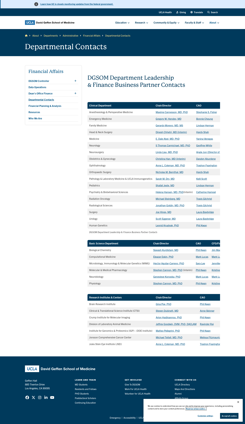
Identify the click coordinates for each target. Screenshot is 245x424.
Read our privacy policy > (196, 409)
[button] (196, 12)
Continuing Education (85, 402)
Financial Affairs (91, 35)
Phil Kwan (201, 225)
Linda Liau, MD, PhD (167, 152)
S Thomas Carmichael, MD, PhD (173, 145)
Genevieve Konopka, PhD (166, 276)
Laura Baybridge (205, 212)
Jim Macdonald (220, 250)
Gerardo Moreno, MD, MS (169, 125)
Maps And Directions (185, 389)
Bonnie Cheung (204, 118)
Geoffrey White (204, 145)
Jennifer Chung (220, 263)
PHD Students (82, 393)
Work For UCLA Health (136, 389)
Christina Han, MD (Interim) (171, 158)
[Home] (26, 35)
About (35, 35)
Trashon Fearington (206, 165)
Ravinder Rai (207, 324)
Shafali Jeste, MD (165, 185)
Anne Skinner (207, 310)
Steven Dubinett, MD (167, 310)
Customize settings (205, 416)
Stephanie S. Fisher (206, 112)
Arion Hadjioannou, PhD (169, 317)
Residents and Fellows (85, 389)
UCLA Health (165, 12)
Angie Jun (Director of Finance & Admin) (217, 152)
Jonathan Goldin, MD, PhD (170, 205)
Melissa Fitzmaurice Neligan (215, 337)
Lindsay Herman (205, 125)
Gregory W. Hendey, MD (168, 118)
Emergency (115, 417)
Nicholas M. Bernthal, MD (169, 172)
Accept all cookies (229, 416)
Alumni (178, 393)
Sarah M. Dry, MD (165, 178)
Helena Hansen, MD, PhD (169, 192)
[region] (193, 410)
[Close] (238, 402)
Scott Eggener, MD (166, 218)
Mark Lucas (202, 256)
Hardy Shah (202, 132)
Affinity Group (181, 398)
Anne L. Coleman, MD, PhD (170, 165)
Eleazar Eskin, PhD (163, 256)
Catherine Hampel (206, 192)
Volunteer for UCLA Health (137, 393)
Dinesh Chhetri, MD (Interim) (171, 132)
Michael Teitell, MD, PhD (169, 337)
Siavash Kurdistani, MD (165, 250)
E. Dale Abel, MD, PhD (167, 138)
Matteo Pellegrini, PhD (168, 330)
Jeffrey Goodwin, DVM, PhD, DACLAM (176, 324)
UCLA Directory (182, 384)
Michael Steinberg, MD (168, 198)
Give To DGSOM (132, 384)
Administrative (70, 35)
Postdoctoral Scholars (85, 398)
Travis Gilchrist (204, 198)
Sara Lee (200, 263)
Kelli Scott (201, 178)
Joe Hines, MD (163, 212)
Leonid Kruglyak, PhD (167, 225)
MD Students (81, 384)
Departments (51, 35)
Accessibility (129, 417)
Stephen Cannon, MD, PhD (167, 270)
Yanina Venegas (204, 138)
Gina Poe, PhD (163, 304)
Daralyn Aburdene (206, 158)
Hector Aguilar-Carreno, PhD (168, 263)
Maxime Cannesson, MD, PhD (172, 112)
